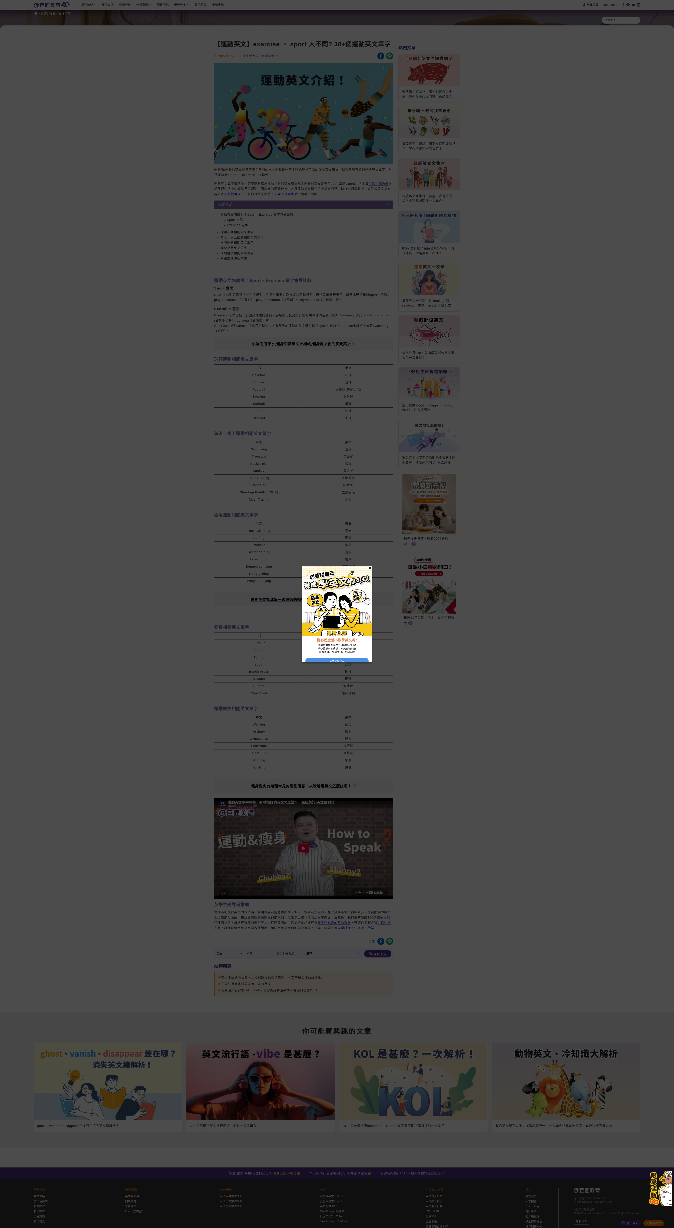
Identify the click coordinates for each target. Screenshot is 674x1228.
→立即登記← (337, 661)
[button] (670, 1172)
